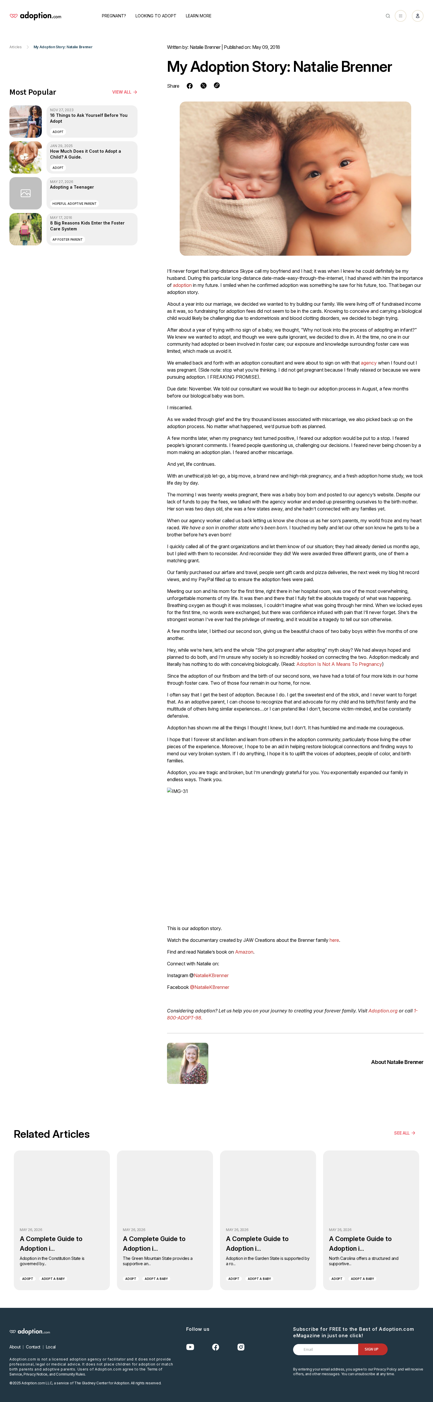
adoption (182, 285)
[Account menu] (418, 16)
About (14, 1346)
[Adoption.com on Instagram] (241, 1347)
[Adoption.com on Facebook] (215, 1347)
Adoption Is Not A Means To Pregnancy (339, 664)
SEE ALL (402, 1132)
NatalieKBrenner (211, 975)
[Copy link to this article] (217, 85)
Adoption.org (383, 1011)
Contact (33, 1346)
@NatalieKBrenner (209, 987)
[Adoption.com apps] (400, 16)
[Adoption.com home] (35, 15)
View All (121, 91)
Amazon (244, 952)
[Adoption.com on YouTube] (190, 1347)
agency (369, 363)
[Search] (388, 16)
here (334, 940)
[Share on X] (203, 85)
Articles (15, 47)
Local (51, 1346)
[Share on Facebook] (189, 85)
